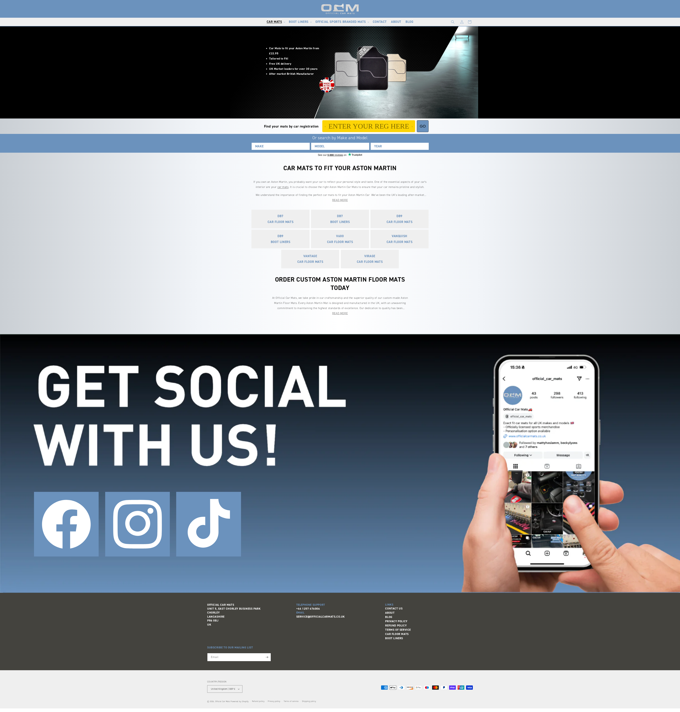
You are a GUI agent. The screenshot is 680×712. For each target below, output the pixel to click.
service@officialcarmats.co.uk (320, 616)
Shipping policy (309, 701)
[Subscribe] (267, 657)
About (390, 613)
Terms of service (291, 701)
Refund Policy (396, 625)
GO (423, 126)
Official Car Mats (222, 701)
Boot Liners (394, 638)
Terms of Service (398, 630)
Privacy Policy (396, 621)
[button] (276, 22)
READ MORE (340, 200)
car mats (283, 187)
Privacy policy (274, 701)
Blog (388, 617)
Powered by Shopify (240, 701)
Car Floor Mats (397, 634)
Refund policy (258, 701)
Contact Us (394, 608)
